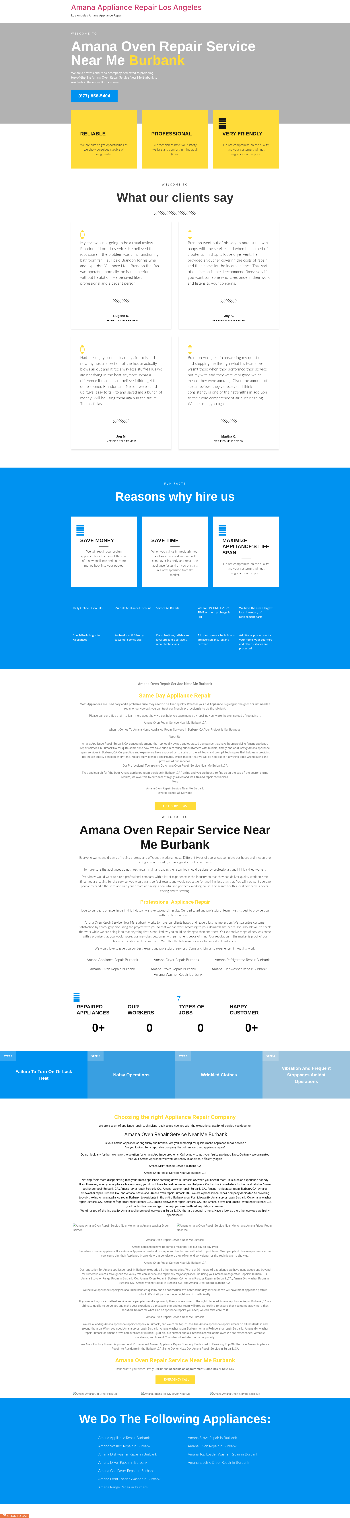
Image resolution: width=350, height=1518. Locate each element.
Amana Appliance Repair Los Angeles (136, 7)
